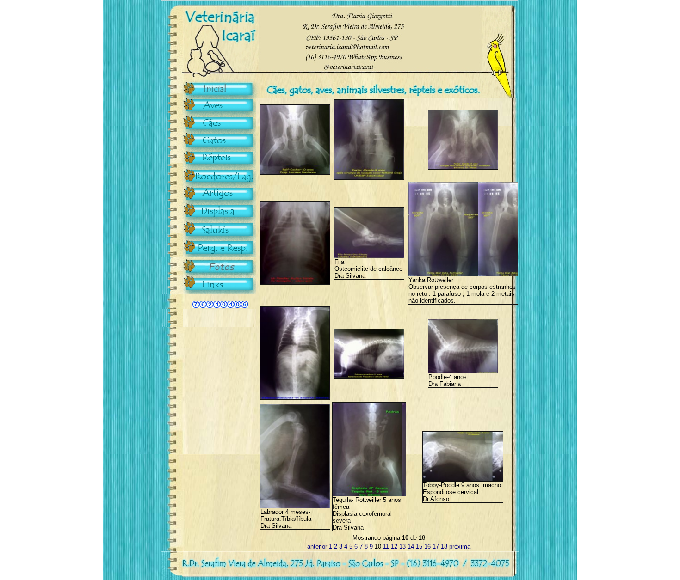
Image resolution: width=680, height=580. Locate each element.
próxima (459, 546)
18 (444, 546)
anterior (317, 546)
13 (402, 546)
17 (436, 546)
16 (427, 546)
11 (386, 546)
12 (394, 546)
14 (411, 546)
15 (419, 546)
